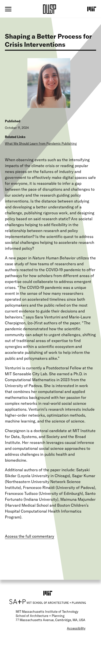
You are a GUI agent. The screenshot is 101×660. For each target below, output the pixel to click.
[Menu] (8, 9)
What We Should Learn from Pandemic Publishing (41, 143)
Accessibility (76, 628)
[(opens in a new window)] (91, 8)
